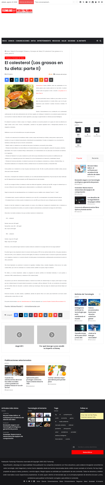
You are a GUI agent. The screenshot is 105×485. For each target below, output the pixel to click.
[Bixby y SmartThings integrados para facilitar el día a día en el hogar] (39, 420)
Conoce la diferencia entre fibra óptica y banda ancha (87, 208)
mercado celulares (60, 425)
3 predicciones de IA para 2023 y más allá (81, 335)
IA (55, 421)
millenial (71, 425)
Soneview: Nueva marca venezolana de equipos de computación (85, 190)
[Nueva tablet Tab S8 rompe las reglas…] (47, 425)
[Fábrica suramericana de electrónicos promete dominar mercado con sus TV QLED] (31, 425)
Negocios (56, 41)
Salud (64, 41)
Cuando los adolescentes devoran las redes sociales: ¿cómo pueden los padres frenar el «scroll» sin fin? (14, 383)
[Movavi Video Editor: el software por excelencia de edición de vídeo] (80, 169)
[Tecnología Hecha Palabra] (17, 10)
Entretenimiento (44, 41)
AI (60, 414)
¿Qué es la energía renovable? (92, 335)
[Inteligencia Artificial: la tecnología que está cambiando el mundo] (81, 302)
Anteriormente (39, 85)
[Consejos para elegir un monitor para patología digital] (31, 420)
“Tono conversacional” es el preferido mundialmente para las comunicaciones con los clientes (65, 2)
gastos (72, 418)
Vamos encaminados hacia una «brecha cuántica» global (93, 313)
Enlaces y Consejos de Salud (33, 51)
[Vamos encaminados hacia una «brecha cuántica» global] (94, 302)
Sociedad (71, 41)
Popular (79, 158)
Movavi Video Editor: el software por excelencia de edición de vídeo (94, 170)
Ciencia (11, 41)
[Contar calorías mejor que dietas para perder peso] (57, 370)
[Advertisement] (71, 20)
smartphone (64, 432)
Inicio (4, 41)
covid (56, 418)
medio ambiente (63, 421)
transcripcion (59, 439)
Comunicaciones (22, 41)
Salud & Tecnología (17, 51)
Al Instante (81, 41)
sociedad (73, 432)
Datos (33, 41)
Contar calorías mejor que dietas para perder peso (57, 380)
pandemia (58, 428)
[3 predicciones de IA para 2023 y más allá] (81, 327)
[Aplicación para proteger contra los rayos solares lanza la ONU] (35, 370)
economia (64, 418)
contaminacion (67, 414)
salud (56, 432)
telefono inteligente (60, 435)
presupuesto (67, 428)
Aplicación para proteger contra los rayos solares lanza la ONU (34, 381)
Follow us (84, 408)
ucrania (68, 439)
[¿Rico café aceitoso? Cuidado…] (31, 415)
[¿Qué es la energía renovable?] (94, 327)
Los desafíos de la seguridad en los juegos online (94, 200)
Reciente (95, 158)
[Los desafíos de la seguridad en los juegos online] (80, 200)
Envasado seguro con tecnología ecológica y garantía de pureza (87, 181)
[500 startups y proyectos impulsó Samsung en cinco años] (39, 425)
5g (56, 414)
